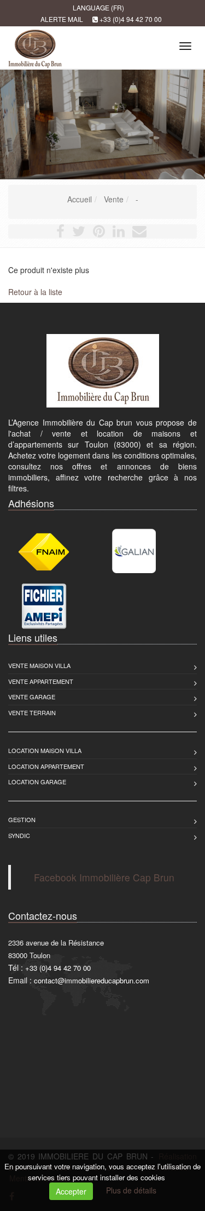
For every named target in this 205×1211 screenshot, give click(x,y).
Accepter (71, 1191)
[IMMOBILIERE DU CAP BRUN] (33, 44)
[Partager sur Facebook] (60, 233)
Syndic (19, 835)
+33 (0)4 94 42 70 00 (130, 19)
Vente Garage (31, 696)
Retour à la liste (35, 291)
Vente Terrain (32, 712)
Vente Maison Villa (39, 665)
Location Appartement (46, 766)
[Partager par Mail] (139, 233)
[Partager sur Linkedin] (119, 233)
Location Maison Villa (44, 750)
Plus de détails (131, 1190)
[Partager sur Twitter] (78, 233)
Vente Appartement (40, 681)
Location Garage (37, 781)
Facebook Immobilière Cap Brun (104, 877)
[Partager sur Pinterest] (99, 233)
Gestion (22, 819)
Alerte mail (61, 19)
